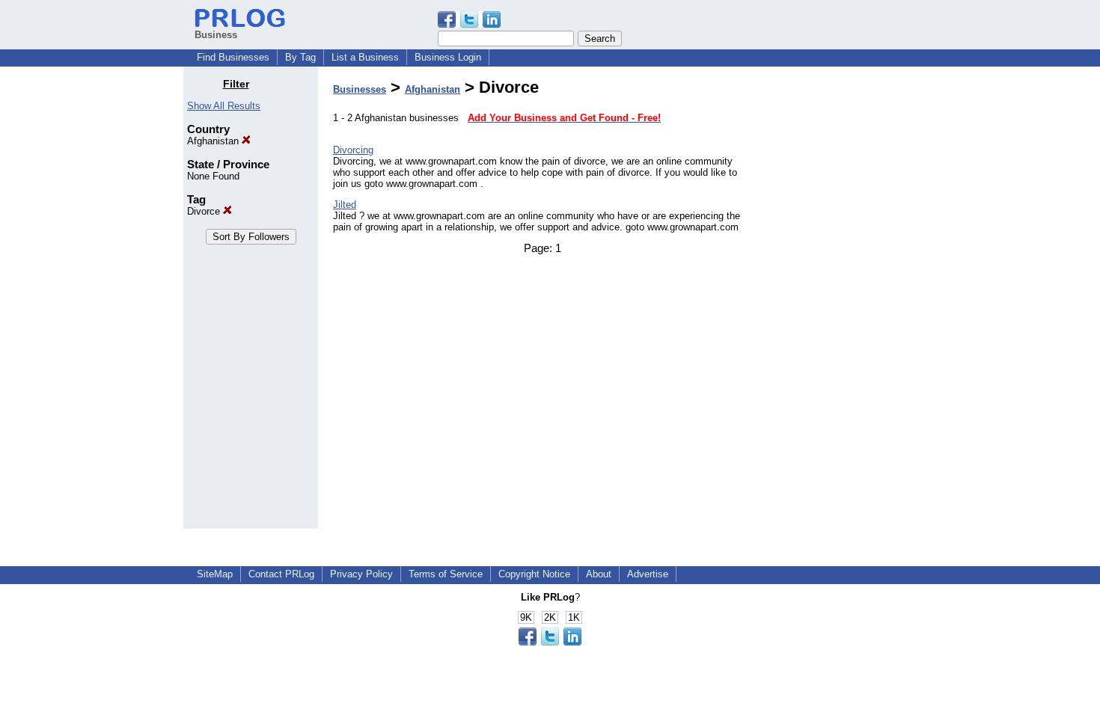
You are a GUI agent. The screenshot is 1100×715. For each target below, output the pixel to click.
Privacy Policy (361, 574)
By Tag (300, 57)
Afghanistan (214, 141)
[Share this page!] (469, 24)
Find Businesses (233, 57)
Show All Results (223, 105)
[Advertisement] (840, 302)
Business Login (448, 57)
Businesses (359, 89)
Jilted (344, 204)
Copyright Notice (534, 574)
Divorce (205, 211)
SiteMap (215, 574)
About (598, 574)
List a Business (365, 57)
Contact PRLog (281, 574)
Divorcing (353, 150)
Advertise (647, 574)
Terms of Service (446, 574)
